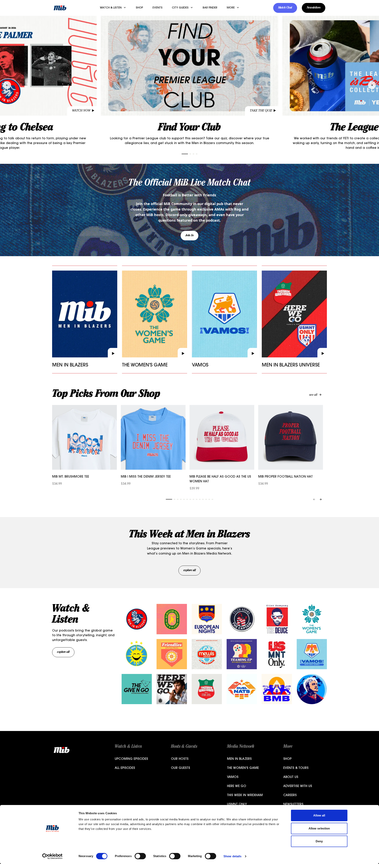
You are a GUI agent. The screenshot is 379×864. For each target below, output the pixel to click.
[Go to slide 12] (206, 499)
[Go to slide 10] (200, 499)
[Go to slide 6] (187, 499)
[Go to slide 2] (174, 499)
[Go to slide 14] (212, 499)
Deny (319, 841)
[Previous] (314, 499)
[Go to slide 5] (184, 499)
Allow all (319, 815)
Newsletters (314, 7)
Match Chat (285, 7)
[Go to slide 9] (196, 499)
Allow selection (319, 828)
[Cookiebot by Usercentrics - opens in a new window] (52, 856)
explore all (189, 570)
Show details (232, 856)
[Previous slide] (7, 85)
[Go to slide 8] (193, 499)
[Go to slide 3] (177, 499)
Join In (189, 235)
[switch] (140, 856)
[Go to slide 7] (190, 499)
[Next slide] (372, 85)
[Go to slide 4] (181, 499)
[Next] (320, 499)
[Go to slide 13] (209, 499)
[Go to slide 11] (203, 499)
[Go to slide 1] (169, 499)
